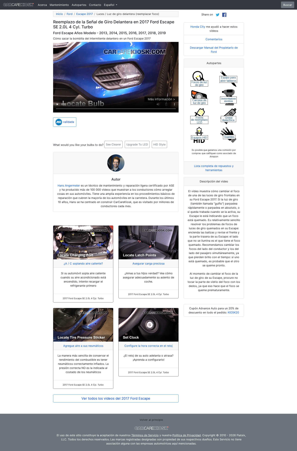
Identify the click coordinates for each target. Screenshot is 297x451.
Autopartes (79, 5)
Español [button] (109, 5)
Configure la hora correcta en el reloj (148, 345)
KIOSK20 (233, 312)
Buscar (287, 5)
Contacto (95, 5)
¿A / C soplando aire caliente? (83, 263)
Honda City (197, 26)
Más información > (161, 99)
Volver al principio (151, 419)
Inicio (59, 14)
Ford (70, 14)
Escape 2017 (84, 14)
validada (68, 122)
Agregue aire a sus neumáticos (83, 345)
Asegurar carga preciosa (148, 263)
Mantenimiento (59, 5)
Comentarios (214, 39)
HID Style (159, 144)
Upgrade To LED (137, 144)
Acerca (42, 5)
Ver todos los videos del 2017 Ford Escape (115, 398)
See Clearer (113, 144)
